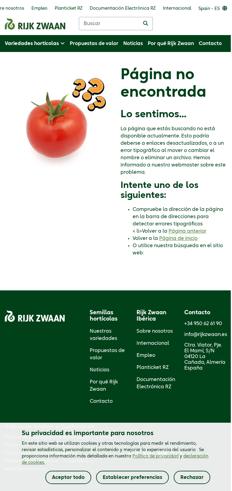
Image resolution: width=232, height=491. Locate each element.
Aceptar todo (68, 477)
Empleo (146, 355)
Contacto (101, 401)
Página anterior (187, 231)
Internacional (153, 343)
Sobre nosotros (155, 331)
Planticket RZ (153, 367)
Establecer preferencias (132, 477)
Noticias (99, 369)
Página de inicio (178, 238)
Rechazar (192, 477)
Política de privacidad (155, 456)
